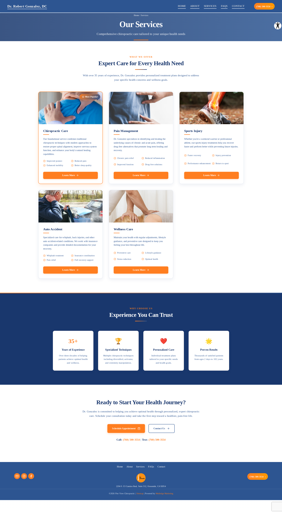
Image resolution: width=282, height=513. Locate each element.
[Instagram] (24, 476)
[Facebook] (31, 476)
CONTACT (238, 6)
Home (136, 15)
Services (140, 466)
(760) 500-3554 (264, 6)
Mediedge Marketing (164, 493)
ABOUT (194, 6)
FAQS (224, 6)
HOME (182, 6)
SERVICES (210, 6)
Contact (161, 466)
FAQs (151, 466)
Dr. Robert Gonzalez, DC (27, 6)
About (129, 466)
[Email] (17, 476)
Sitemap (139, 493)
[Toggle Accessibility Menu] (277, 25)
